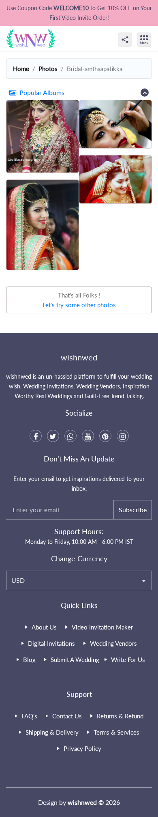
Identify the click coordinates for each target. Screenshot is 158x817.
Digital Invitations (51, 643)
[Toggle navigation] (152, 32)
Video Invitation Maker (102, 627)
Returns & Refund (120, 716)
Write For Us (128, 659)
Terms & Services (116, 732)
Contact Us (67, 716)
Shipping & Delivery (52, 732)
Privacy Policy (82, 748)
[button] (79, 92)
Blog (29, 659)
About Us (44, 627)
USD (18, 580)
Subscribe (133, 509)
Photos (48, 68)
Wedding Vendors (113, 643)
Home (21, 68)
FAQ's (29, 716)
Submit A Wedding (75, 659)
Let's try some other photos (79, 304)
